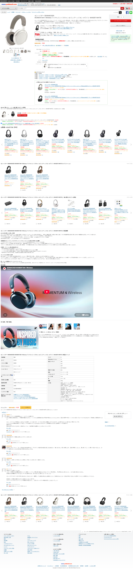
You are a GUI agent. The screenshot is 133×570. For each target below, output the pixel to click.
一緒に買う (24, 190)
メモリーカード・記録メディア (33, 548)
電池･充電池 (29, 549)
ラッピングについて (108, 537)
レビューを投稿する (25, 407)
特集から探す (55, 545)
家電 (5, 542)
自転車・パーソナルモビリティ (33, 551)
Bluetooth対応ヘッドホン (60, 75)
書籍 (5, 538)
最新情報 (67, 45)
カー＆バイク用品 (30, 543)
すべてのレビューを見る (7, 489)
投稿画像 (59, 45)
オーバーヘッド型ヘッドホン (61, 74)
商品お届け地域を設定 (22, 5)
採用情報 (81, 565)
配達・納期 (55, 555)
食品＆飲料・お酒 (7, 537)
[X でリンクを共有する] (120, 13)
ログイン (19, 3)
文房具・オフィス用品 (8, 551)
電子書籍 (5, 540)
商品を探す (55, 556)
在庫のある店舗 (119, 30)
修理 (79, 535)
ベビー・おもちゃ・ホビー (9, 535)
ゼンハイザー (45, 60)
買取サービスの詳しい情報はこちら (61, 35)
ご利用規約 (57, 565)
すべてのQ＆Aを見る (109, 425)
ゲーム (28, 535)
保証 (79, 537)
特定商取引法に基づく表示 (74, 565)
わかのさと (9, 431)
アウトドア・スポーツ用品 (9, 548)
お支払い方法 (55, 552)
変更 (59, 5)
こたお (8, 442)
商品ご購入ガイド (56, 558)
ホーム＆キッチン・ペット (9, 545)
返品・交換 (81, 538)
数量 (118, 17)
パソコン (5, 546)
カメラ (28, 538)
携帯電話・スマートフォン (32, 537)
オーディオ (41, 74)
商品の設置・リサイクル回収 (58, 553)
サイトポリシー (50, 565)
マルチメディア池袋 (123, 38)
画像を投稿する (17, 61)
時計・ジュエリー (30, 542)
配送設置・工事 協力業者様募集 (85, 545)
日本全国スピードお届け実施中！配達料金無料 (122, 3)
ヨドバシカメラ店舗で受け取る (110, 535)
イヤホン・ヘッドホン (49, 74)
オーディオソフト (30, 546)
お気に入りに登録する (120, 25)
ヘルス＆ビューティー (8, 543)
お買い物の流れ (56, 550)
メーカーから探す (56, 535)
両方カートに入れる (22, 115)
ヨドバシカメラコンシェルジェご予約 (111, 538)
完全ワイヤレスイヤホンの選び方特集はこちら (62, 28)
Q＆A (106, 422)
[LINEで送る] (130, 13)
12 (121, 153)
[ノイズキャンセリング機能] (12, 375)
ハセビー (8, 454)
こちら (43, 3)
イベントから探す (56, 540)
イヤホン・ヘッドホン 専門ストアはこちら (65, 27)
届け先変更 (100, 56)
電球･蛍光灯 (29, 552)
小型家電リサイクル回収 (83, 542)
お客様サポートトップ (42, 565)
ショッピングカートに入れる (120, 20)
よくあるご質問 (93, 565)
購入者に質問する (118, 416)
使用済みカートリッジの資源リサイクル (86, 543)
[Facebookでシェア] (127, 13)
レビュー (38, 45)
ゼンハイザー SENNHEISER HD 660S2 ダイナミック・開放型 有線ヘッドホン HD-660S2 (20, 123)
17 (11, 219)
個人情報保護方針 (63, 565)
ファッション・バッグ (31, 540)
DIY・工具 (6, 552)
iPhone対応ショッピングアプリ (59, 560)
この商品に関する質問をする (49, 45)
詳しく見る (9, 428)
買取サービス (81, 540)
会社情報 (86, 565)
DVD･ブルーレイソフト (31, 545)
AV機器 (36, 73)
